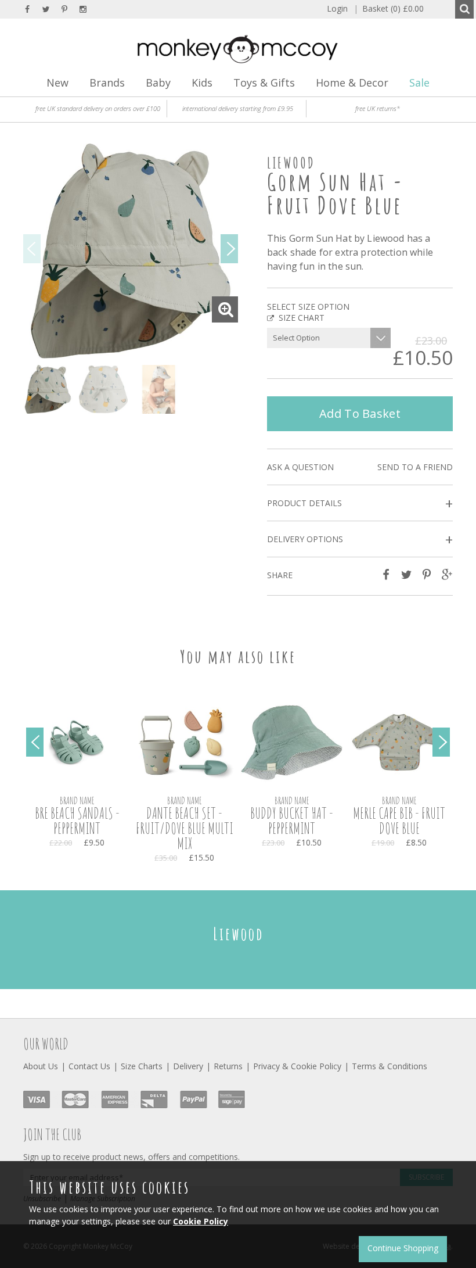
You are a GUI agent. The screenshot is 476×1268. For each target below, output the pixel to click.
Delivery (188, 1066)
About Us (40, 1066)
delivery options (360, 539)
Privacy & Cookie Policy (297, 1066)
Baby (158, 82)
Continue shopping (402, 1247)
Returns (228, 1066)
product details (360, 503)
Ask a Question (300, 466)
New (57, 82)
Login (337, 8)
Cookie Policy (200, 1221)
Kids (202, 82)
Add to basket (360, 413)
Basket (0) (389, 8)
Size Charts (142, 1066)
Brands (107, 82)
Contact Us (89, 1066)
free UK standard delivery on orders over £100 (97, 108)
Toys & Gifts (264, 82)
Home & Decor (352, 82)
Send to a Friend (415, 466)
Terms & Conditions (389, 1066)
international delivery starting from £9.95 (237, 108)
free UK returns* (377, 108)
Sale (419, 82)
